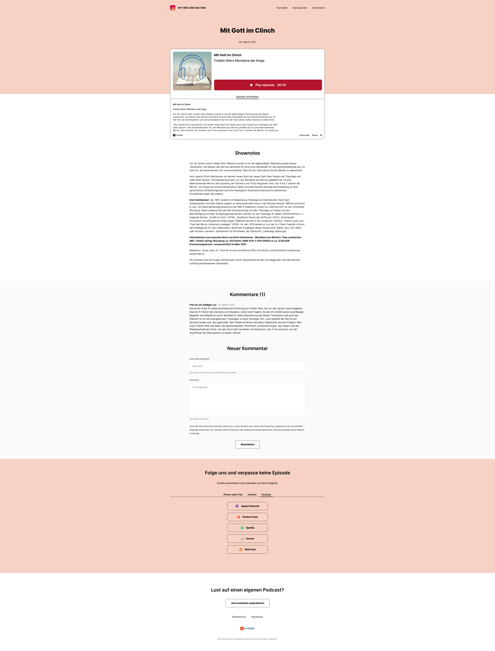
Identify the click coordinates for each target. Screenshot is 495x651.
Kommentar (194, 380)
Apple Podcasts (250, 506)
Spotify (250, 527)
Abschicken (247, 444)
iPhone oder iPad (232, 494)
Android (252, 494)
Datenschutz (239, 616)
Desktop (266, 494)
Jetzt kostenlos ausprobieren (247, 603)
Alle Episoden (299, 7)
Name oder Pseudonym (199, 359)
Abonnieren (318, 7)
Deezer (250, 538)
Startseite (282, 7)
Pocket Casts (250, 517)
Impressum (257, 616)
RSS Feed (250, 549)
